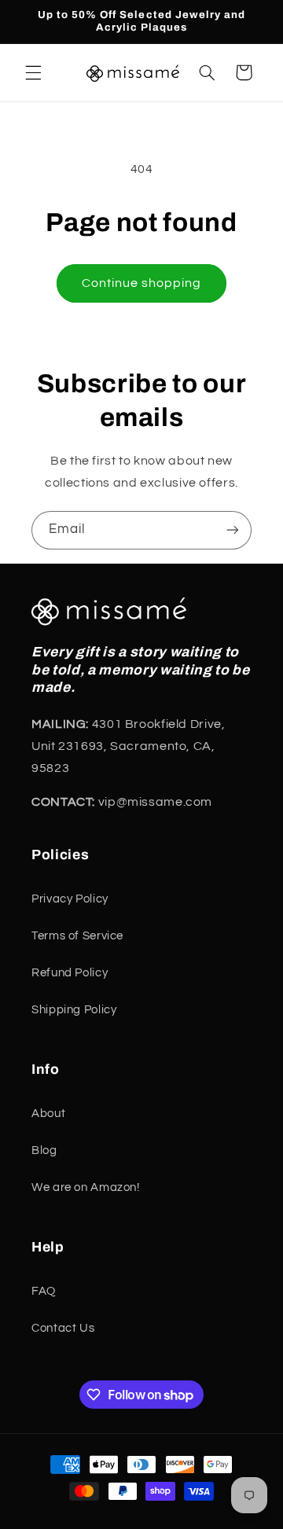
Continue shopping (142, 283)
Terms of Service (77, 936)
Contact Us (62, 1328)
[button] (33, 72)
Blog (44, 1150)
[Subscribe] (233, 530)
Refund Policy (69, 973)
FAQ (43, 1291)
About (48, 1113)
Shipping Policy (73, 1010)
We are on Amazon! (85, 1187)
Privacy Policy (69, 899)
